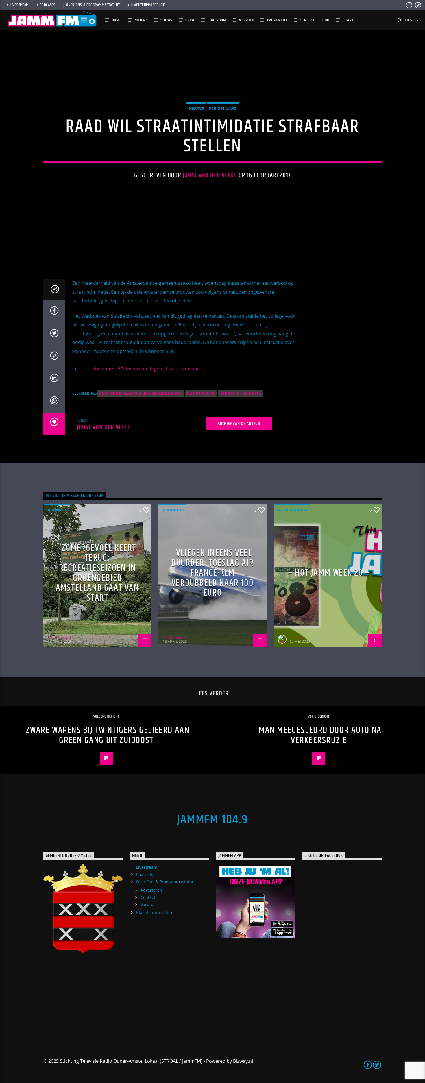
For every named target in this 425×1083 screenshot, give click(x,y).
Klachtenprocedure (148, 5)
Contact (148, 897)
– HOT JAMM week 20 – (329, 573)
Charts (349, 20)
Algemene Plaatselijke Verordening (140, 393)
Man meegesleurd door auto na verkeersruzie (320, 735)
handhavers (201, 393)
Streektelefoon (315, 20)
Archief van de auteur (239, 423)
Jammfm (296, 637)
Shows (166, 20)
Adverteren (151, 890)
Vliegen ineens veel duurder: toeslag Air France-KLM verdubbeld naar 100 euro (212, 573)
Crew (190, 20)
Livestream (19, 5)
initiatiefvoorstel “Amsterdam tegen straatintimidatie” (143, 368)
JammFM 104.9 (212, 820)
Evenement (277, 20)
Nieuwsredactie (61, 637)
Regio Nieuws (222, 108)
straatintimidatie (240, 393)
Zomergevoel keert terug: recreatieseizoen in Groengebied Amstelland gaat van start (97, 573)
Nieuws (141, 20)
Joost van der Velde (210, 175)
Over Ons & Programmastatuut (93, 5)
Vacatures (150, 904)
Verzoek (246, 20)
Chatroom (217, 20)
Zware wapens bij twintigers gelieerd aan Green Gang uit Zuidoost (108, 735)
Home (116, 20)
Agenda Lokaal (292, 510)
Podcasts (48, 5)
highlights (57, 510)
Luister (411, 20)
